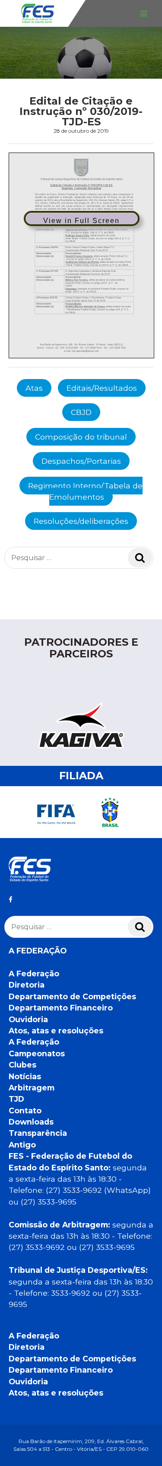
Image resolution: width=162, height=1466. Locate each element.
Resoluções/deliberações (81, 521)
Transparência (38, 1133)
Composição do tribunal (81, 436)
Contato (25, 1110)
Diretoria (26, 984)
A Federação (34, 973)
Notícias (25, 1076)
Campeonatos (37, 1053)
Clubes (22, 1064)
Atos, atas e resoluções (56, 1030)
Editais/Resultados (102, 387)
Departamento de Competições (72, 996)
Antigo (22, 1144)
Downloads (31, 1121)
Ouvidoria (28, 1019)
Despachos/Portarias (81, 460)
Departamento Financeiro (61, 1007)
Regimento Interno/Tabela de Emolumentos (85, 491)
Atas (34, 387)
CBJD (81, 412)
